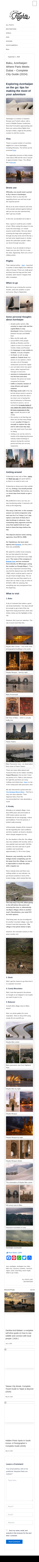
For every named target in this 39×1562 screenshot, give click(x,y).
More (7, 49)
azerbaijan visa (21, 1266)
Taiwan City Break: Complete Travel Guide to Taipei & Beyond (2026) (19, 1389)
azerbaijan (13, 1266)
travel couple (26, 1270)
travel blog (18, 1270)
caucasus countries (19, 1268)
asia (7, 1266)
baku (28, 1266)
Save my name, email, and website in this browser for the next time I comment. (19, 1533)
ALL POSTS (10, 25)
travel (12, 1270)
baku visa (9, 1268)
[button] (34, 3)
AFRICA (8, 33)
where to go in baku (12, 1273)
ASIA (7, 37)
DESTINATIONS (11, 29)
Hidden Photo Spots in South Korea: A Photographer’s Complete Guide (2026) (18, 1443)
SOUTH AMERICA (12, 45)
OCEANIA (9, 41)
